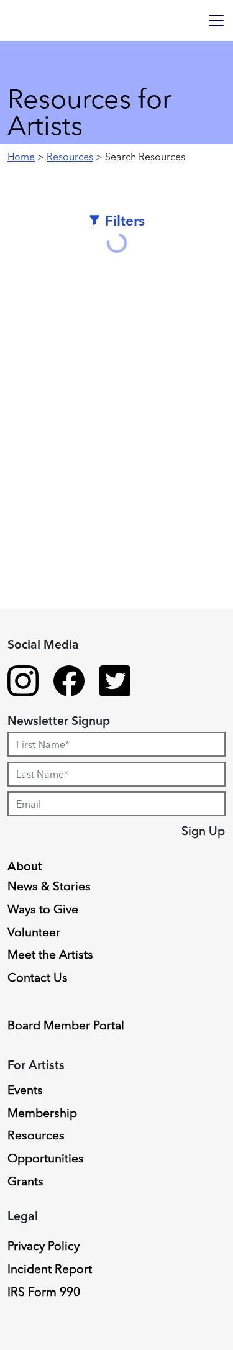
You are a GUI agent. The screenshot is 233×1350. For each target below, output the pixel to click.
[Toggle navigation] (216, 20)
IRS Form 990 (43, 1291)
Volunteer (33, 931)
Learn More (57, 752)
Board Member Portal (65, 1025)
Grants (25, 1181)
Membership (42, 1112)
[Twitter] (114, 682)
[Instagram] (23, 682)
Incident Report (49, 1268)
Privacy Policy (43, 1245)
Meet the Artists (50, 954)
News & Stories (49, 885)
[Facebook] (69, 682)
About (24, 866)
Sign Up (203, 830)
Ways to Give (42, 908)
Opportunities (45, 1158)
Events (25, 1089)
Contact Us (37, 977)
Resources (70, 156)
